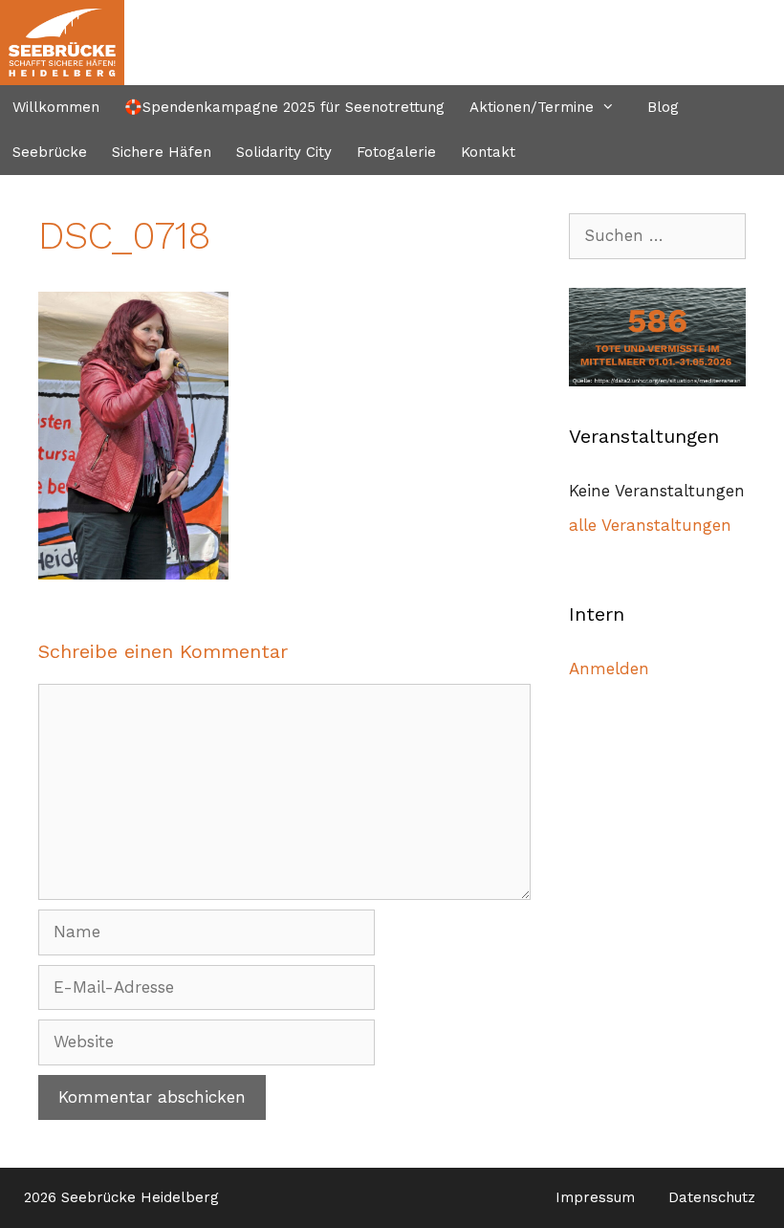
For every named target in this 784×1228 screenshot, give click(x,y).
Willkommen (55, 107)
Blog (663, 107)
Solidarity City (284, 152)
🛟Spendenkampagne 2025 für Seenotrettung (284, 107)
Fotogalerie (396, 152)
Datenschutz (711, 1197)
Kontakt (488, 152)
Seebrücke (49, 152)
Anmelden (609, 668)
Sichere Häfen (161, 152)
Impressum (595, 1197)
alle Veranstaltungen (650, 525)
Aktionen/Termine (531, 107)
